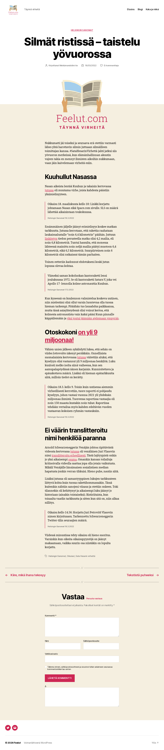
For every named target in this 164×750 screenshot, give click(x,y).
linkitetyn (51, 238)
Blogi (140, 9)
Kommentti (50, 616)
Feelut (17, 742)
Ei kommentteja (111, 65)
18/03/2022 (90, 65)
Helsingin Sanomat (82, 30)
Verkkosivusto (51, 654)
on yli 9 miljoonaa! (71, 336)
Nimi (47, 641)
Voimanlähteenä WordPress (38, 742)
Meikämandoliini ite (69, 65)
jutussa (49, 190)
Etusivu (131, 9)
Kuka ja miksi (152, 9)
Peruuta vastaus (94, 598)
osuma (72, 459)
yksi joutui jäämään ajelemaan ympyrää (93, 318)
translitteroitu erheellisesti (69, 455)
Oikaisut (71, 556)
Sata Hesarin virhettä (85, 556)
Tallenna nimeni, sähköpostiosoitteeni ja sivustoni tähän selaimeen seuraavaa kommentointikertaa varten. (79, 668)
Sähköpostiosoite (91, 641)
